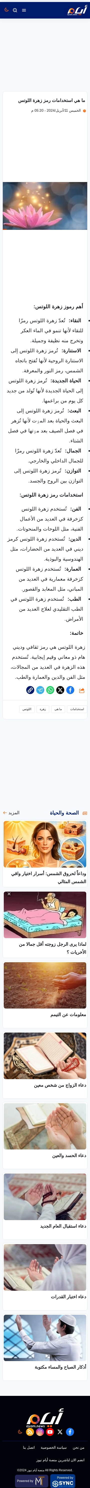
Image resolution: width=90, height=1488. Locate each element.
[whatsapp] (30, 690)
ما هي (58, 709)
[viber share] (40, 690)
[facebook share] (70, 690)
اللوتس (26, 709)
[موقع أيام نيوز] (72, 10)
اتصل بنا (29, 1447)
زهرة (43, 709)
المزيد (14, 812)
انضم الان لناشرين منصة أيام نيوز (60, 1460)
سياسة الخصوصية (54, 1447)
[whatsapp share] (50, 690)
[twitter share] (60, 690)
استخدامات (77, 709)
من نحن (78, 1447)
